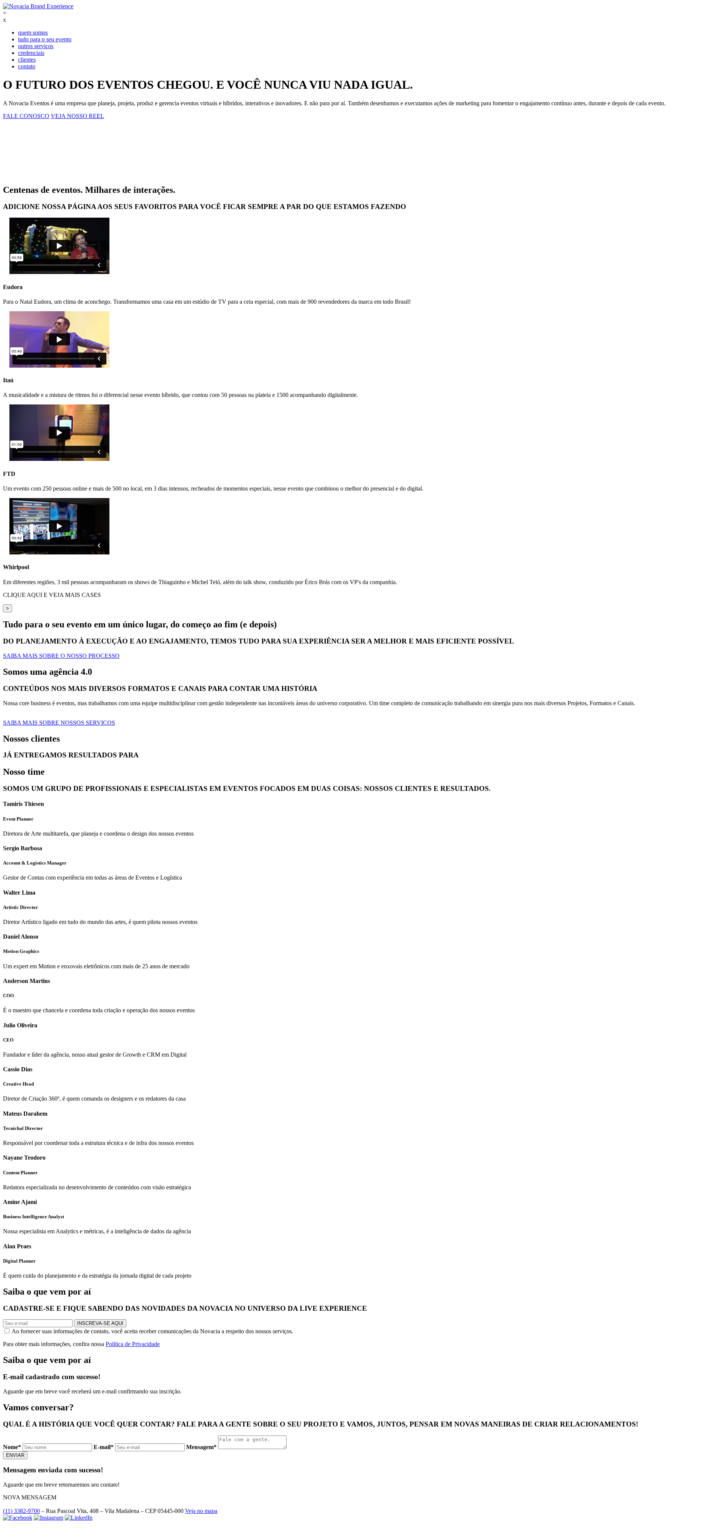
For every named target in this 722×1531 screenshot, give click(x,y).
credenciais (31, 53)
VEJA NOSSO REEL (77, 116)
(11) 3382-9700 (21, 1511)
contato (26, 66)
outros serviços (35, 46)
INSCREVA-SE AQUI (100, 1323)
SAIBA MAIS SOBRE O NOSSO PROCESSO (61, 656)
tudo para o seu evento (44, 39)
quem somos (33, 32)
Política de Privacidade (133, 1344)
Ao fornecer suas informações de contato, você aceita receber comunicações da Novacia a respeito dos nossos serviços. (152, 1331)
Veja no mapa (201, 1511)
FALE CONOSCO (26, 116)
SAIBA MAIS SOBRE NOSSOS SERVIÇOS (59, 722)
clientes (27, 59)
